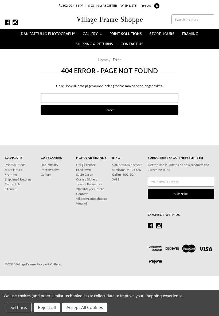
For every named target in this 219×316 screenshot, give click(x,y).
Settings (18, 307)
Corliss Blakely (86, 179)
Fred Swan (83, 170)
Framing (190, 34)
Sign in (93, 5)
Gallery (91, 34)
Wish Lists (128, 5)
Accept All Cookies (85, 307)
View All (82, 203)
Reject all (47, 307)
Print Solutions (126, 34)
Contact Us (131, 44)
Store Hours (161, 34)
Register (110, 5)
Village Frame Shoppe (91, 199)
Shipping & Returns (94, 44)
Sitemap (10, 189)
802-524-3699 (72, 5)
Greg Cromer (85, 165)
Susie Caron (84, 174)
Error (117, 60)
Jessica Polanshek (89, 184)
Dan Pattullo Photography (48, 34)
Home (103, 60)
